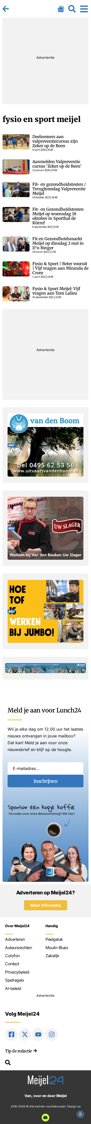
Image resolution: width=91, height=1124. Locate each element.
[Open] (84, 9)
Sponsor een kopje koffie (41, 807)
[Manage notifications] (80, 1114)
